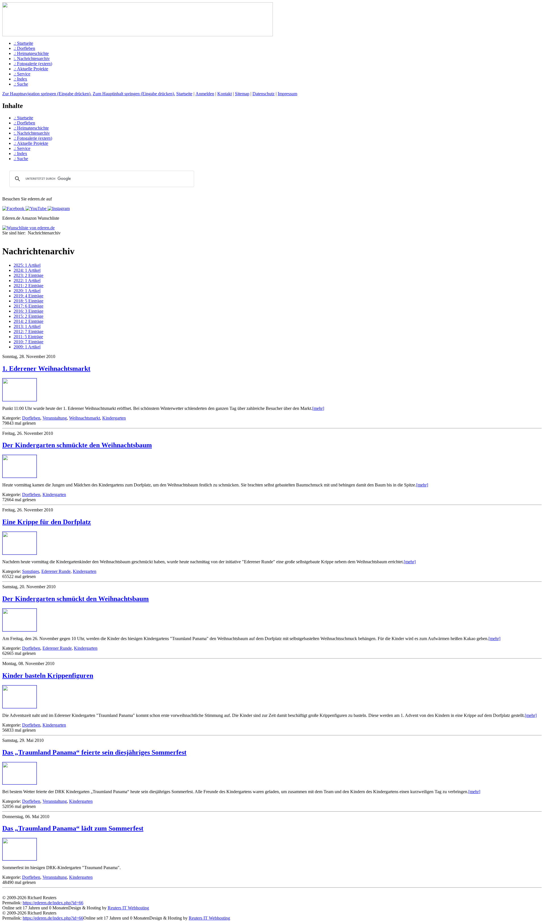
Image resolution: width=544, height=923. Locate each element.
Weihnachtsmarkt (84, 418)
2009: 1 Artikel (27, 346)
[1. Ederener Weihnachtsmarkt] (19, 399)
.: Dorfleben (24, 48)
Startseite (184, 93)
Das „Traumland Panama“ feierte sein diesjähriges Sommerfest (94, 752)
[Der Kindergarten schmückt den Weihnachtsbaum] (19, 629)
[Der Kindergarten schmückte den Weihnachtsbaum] (19, 476)
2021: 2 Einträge (28, 285)
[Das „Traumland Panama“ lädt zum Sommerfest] (19, 858)
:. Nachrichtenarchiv (32, 58)
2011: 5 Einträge (28, 336)
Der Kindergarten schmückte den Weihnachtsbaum (77, 445)
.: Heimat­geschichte (31, 53)
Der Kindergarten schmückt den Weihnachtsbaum (75, 598)
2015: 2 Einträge (28, 316)
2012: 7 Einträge (28, 331)
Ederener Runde (56, 571)
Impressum (287, 93)
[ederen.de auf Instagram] (58, 208)
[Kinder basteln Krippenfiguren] (19, 706)
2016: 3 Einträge (28, 311)
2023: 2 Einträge (28, 275)
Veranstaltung (54, 418)
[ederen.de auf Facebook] (13, 208)
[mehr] (318, 408)
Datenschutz (263, 93)
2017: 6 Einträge (28, 306)
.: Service (22, 73)
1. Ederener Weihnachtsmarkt (46, 368)
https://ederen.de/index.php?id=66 (53, 902)
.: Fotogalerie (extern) (33, 63)
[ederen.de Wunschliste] (28, 227)
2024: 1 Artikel (27, 270)
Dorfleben (31, 418)
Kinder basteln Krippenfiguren (47, 675)
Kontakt (224, 93)
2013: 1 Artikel (27, 326)
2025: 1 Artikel (27, 265)
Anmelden (205, 93)
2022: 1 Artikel (27, 280)
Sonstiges (30, 571)
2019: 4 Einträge (28, 295)
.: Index (20, 79)
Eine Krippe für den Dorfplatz (46, 522)
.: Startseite (23, 43)
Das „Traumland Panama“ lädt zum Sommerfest (72, 828)
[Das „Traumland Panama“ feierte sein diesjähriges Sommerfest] (19, 782)
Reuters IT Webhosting (128, 907)
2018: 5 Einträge (28, 301)
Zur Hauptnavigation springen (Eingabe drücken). (47, 93)
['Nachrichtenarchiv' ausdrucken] (4, 238)
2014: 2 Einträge (28, 321)
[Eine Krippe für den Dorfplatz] (19, 553)
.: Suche (21, 84)
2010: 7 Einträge (28, 341)
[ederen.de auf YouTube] (35, 208)
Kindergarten (114, 418)
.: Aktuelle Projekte (31, 68)
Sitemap (242, 93)
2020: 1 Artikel (27, 290)
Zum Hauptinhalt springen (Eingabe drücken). (134, 93)
